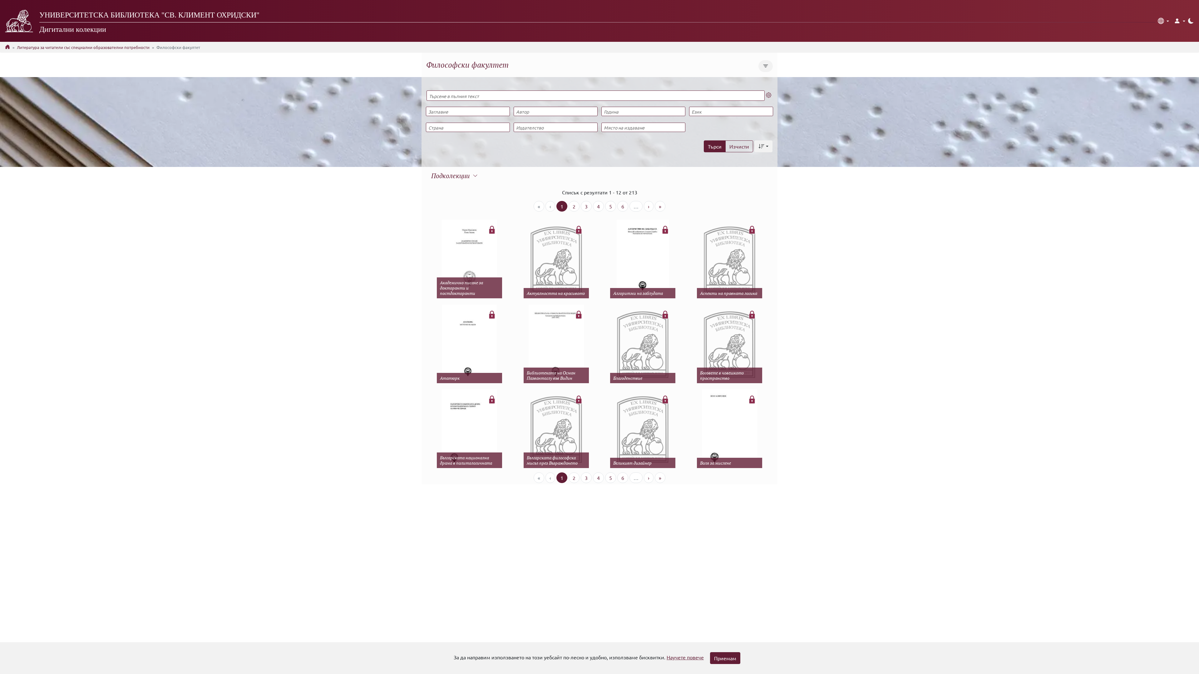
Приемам (725, 658)
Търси (715, 146)
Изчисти (739, 146)
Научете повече (685, 657)
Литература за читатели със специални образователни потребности (83, 47)
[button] (1163, 21)
